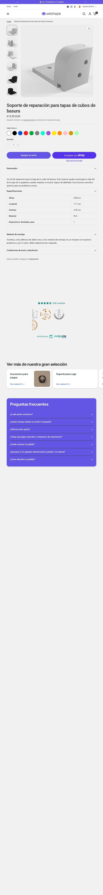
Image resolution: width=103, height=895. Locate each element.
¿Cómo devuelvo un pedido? (22, 459)
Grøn (31, 133)
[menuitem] (9, 7)
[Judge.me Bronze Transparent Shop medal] (45, 314)
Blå (20, 133)
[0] (94, 13)
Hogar (9, 21)
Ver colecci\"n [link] (16, 384)
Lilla (48, 133)
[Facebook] (68, 6)
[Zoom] (89, 29)
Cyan (43, 133)
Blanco (9, 133)
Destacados (12, 168)
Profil (16, 7)
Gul (54, 133)
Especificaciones (14, 191)
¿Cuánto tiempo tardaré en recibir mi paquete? (30, 422)
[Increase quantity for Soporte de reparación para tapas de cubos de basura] (18, 145)
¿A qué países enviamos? (21, 414)
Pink (65, 133)
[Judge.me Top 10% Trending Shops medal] (32, 325)
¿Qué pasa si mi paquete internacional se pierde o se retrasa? (37, 452)
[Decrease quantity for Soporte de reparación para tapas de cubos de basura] (9, 145)
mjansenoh (33, 259)
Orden (9, 7)
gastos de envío (29, 120)
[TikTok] (75, 6)
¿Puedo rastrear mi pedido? (22, 444)
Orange (60, 133)
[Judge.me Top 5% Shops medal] (59, 314)
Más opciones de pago (74, 160)
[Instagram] (71, 6)
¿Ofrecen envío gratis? (20, 429)
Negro (14, 133)
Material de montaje (16, 234)
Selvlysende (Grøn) (76, 133)
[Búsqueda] (84, 13)
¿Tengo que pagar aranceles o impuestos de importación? (36, 437)
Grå (37, 133)
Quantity (10, 139)
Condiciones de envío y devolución (22, 250)
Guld (71, 133)
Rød (26, 133)
